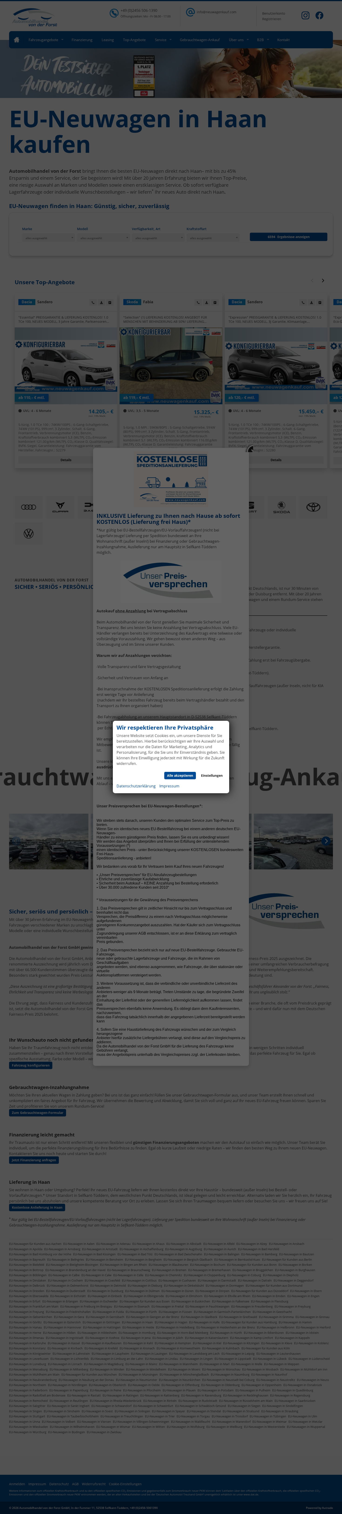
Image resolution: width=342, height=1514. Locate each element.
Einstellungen (212, 775)
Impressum (169, 786)
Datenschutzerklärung (136, 786)
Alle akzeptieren (180, 775)
